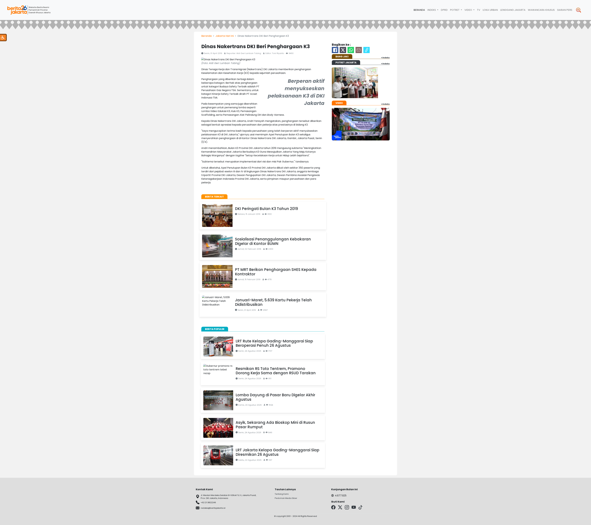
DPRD (444, 10)
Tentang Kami (282, 494)
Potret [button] (455, 10)
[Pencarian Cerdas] (578, 10)
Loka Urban (490, 10)
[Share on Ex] (343, 50)
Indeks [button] (431, 10)
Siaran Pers (564, 10)
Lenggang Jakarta (512, 10)
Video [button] (468, 10)
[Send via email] (359, 50)
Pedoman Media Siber (286, 498)
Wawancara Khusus (541, 10)
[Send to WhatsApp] (351, 50)
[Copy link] (366, 50)
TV (478, 10)
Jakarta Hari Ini (224, 36)
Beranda (419, 10)
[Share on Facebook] (335, 50)
